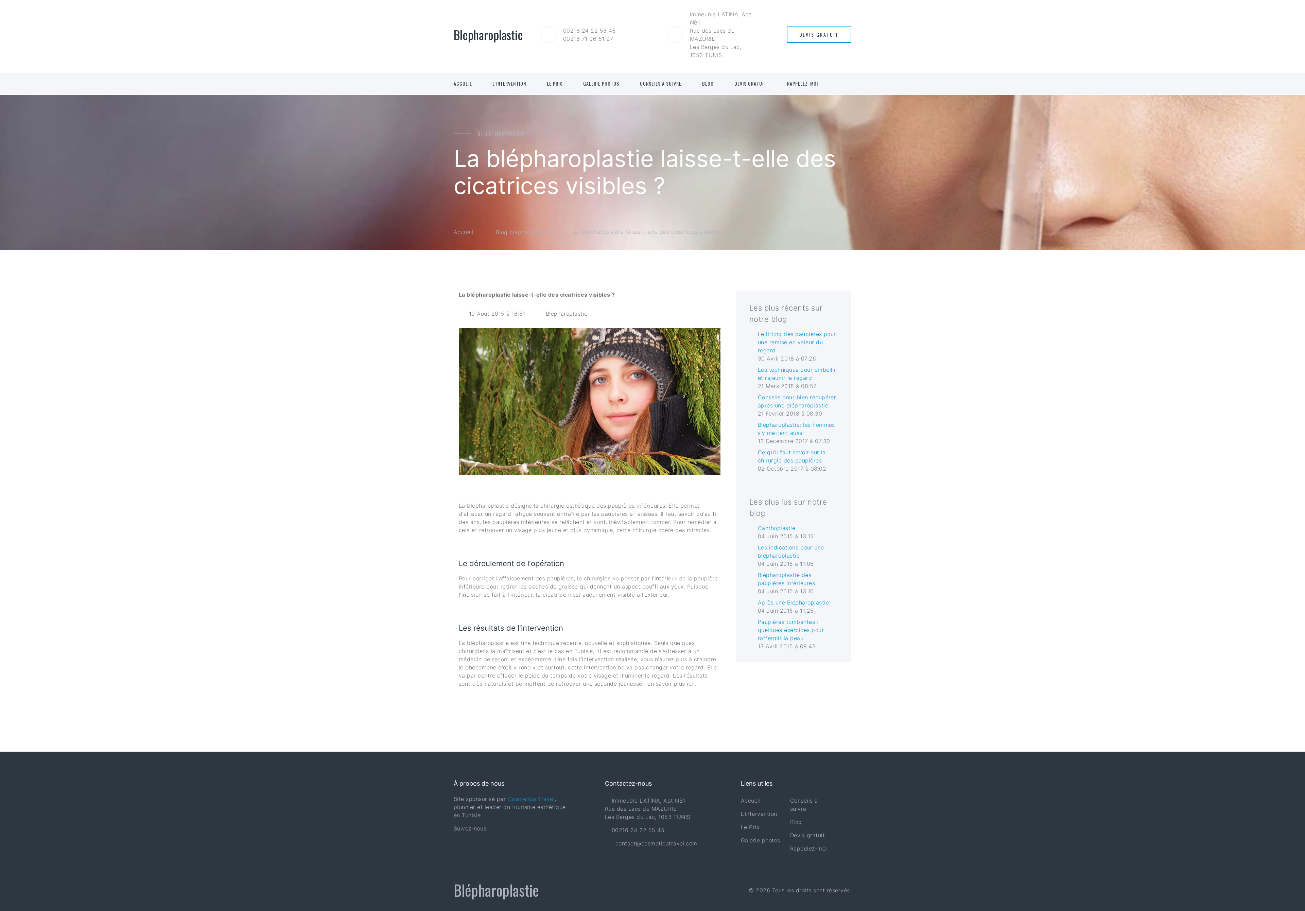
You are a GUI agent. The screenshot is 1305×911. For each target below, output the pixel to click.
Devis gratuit (750, 83)
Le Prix (555, 83)
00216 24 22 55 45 (589, 30)
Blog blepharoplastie (524, 232)
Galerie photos (601, 83)
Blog (708, 83)
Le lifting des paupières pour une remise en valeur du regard (797, 342)
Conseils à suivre (660, 83)
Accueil (463, 83)
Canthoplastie (776, 528)
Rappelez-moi (802, 83)
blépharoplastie (488, 505)
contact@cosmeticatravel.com (656, 843)
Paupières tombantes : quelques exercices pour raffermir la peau (791, 630)
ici (691, 683)
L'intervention (509, 83)
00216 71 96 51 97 (588, 38)
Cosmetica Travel (531, 798)
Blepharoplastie (567, 313)
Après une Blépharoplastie (793, 602)
